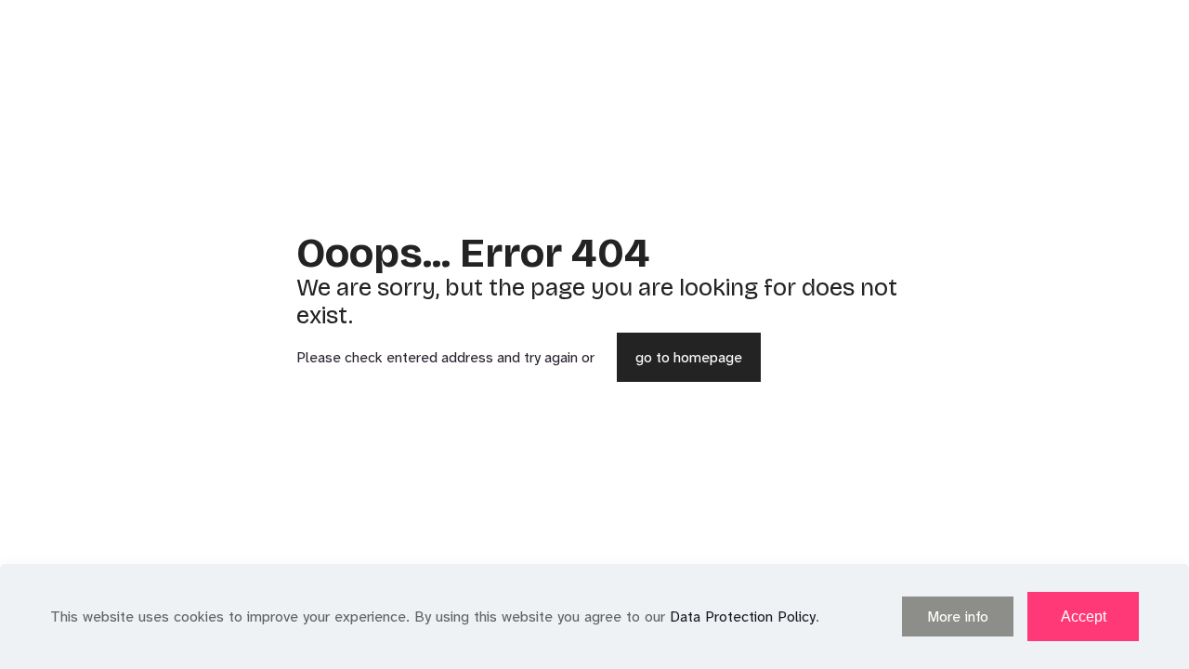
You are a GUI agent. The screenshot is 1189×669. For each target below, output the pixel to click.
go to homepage (688, 357)
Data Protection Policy (743, 616)
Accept (1083, 616)
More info (957, 616)
